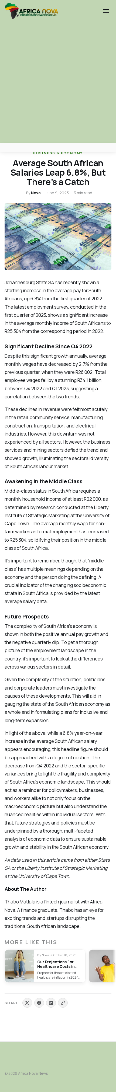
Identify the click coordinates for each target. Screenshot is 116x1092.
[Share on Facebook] (39, 1003)
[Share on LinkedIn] (51, 1003)
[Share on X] (27, 1003)
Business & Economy (58, 153)
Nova (36, 192)
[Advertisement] (58, 83)
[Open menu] (106, 11)
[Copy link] (63, 1003)
